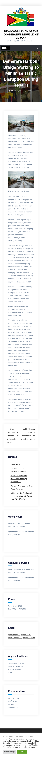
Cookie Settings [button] (9, 752)
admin (28, 91)
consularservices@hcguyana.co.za (21, 638)
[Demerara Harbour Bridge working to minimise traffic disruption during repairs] (21, 123)
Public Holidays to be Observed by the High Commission (18, 479)
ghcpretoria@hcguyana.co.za (19, 635)
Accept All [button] (22, 752)
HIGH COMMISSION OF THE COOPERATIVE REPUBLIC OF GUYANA (21, 34)
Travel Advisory (16, 464)
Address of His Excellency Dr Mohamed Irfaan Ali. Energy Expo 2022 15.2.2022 (21, 496)
